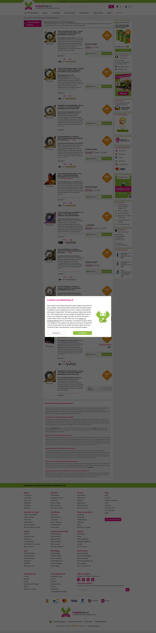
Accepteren (82, 333)
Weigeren (56, 333)
